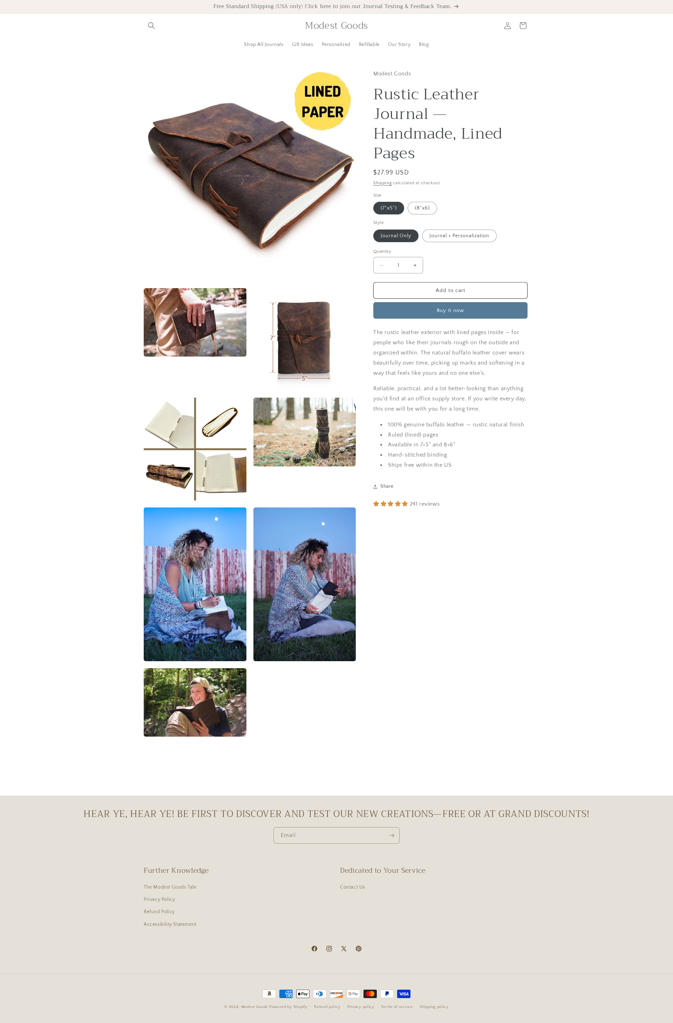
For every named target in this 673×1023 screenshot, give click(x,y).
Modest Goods (254, 1007)
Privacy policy (360, 1007)
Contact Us (352, 887)
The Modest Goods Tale (170, 887)
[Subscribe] (391, 835)
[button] (151, 25)
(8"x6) (422, 208)
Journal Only (396, 236)
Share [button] (387, 486)
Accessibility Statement (170, 924)
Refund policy (327, 1007)
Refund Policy (159, 912)
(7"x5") (389, 208)
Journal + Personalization (459, 236)
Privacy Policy (159, 899)
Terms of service (397, 1007)
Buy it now (450, 311)
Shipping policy (434, 1007)
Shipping (382, 183)
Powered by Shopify (288, 1007)
